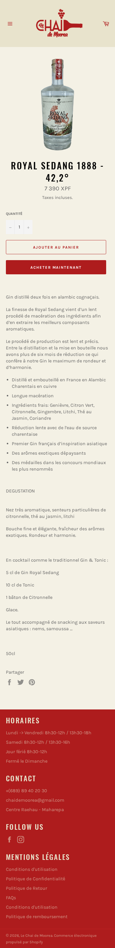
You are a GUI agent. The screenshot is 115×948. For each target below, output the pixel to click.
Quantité (14, 214)
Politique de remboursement (37, 916)
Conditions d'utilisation (32, 869)
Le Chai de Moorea (36, 935)
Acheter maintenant (56, 267)
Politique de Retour (26, 888)
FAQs (11, 897)
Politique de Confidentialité (35, 878)
